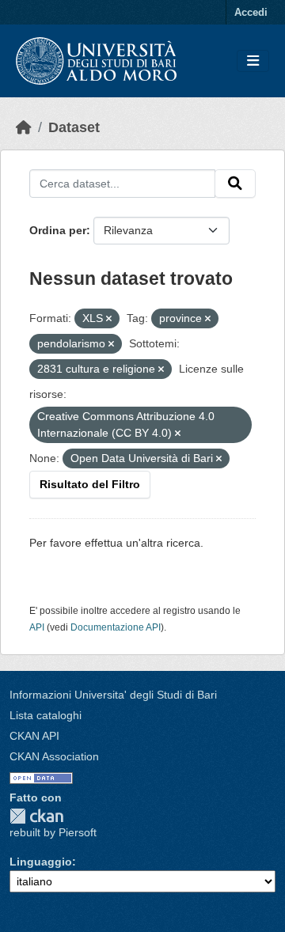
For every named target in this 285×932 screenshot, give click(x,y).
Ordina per (57, 230)
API (36, 627)
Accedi (251, 12)
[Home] (24, 127)
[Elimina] (109, 319)
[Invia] (235, 183)
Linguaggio (41, 861)
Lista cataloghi (46, 715)
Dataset (74, 127)
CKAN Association (54, 756)
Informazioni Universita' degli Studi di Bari (113, 694)
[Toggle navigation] (253, 61)
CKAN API (34, 735)
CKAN (36, 816)
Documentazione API (115, 627)
